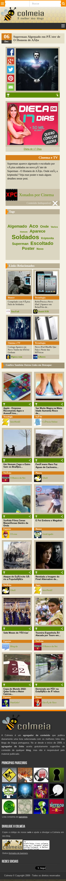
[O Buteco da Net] (56, 813)
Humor (39, 529)
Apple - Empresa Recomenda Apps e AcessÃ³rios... (13, 411)
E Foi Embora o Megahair (49, 520)
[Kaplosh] (25, 781)
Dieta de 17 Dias (33, 148)
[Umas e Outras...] (25, 813)
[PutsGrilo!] (41, 813)
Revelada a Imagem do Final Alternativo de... (47, 577)
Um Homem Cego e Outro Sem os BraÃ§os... (16, 465)
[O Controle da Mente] (25, 797)
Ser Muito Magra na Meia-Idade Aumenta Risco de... (49, 411)
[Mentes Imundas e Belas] (56, 797)
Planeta (39, 473)
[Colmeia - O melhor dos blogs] (8, 20)
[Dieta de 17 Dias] (32, 144)
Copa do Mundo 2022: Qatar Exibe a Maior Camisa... (14, 691)
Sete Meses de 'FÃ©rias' (16, 633)
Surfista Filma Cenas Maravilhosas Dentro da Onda (15, 523)
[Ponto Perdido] (56, 781)
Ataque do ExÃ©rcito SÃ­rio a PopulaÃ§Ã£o (16, 577)
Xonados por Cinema (36, 195)
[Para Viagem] (9, 781)
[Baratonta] (41, 797)
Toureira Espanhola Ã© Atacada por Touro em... (48, 634)
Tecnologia (8, 417)
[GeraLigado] (9, 797)
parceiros (23, 817)
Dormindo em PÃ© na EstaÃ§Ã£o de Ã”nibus (47, 690)
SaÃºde (39, 417)
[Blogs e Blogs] (9, 813)
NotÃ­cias (7, 473)
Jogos (38, 585)
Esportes (7, 529)
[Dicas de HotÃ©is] (41, 781)
